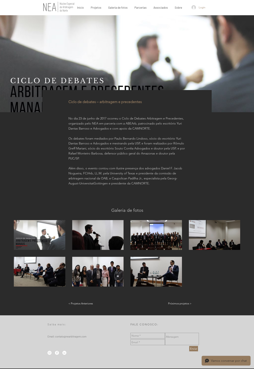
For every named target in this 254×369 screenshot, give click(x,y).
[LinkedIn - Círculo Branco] (64, 353)
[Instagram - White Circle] (49, 353)
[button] (178, 7)
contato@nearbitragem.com (70, 336)
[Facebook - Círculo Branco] (57, 353)
